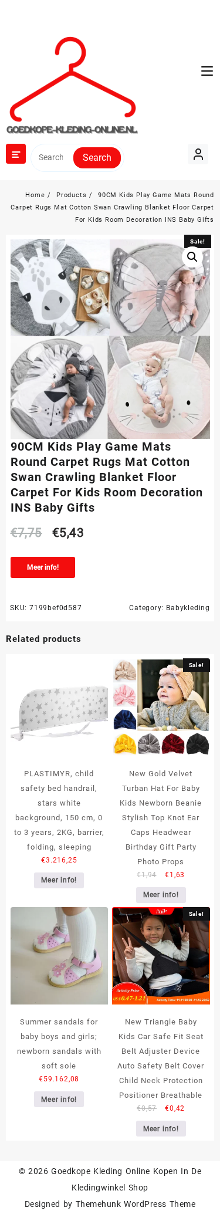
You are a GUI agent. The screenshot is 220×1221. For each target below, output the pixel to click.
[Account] (198, 154)
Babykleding (188, 608)
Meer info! (43, 567)
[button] (192, 257)
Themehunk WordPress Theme (135, 1204)
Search (97, 157)
